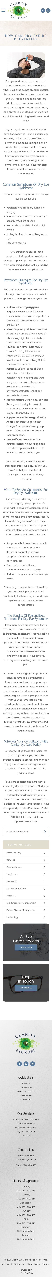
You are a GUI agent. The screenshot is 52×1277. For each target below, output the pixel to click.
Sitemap (46, 1264)
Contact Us (26, 987)
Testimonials (26, 1095)
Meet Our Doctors (26, 1091)
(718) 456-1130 (29, 1165)
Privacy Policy (33, 1264)
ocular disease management (21, 910)
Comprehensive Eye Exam (26, 1119)
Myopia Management (26, 1127)
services (11, 859)
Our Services (26, 1087)
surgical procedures (16, 888)
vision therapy (14, 852)
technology (12, 917)
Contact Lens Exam (26, 1123)
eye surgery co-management (21, 903)
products (11, 895)
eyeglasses (12, 874)
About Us (26, 1083)
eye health (12, 881)
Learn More (26, 947)
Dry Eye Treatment (26, 1131)
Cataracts (26, 1135)
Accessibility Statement (13, 1264)
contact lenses (14, 867)
